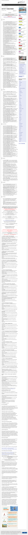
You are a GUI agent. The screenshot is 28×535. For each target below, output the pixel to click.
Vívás (19, 141)
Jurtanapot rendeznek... (21, 22)
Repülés (20, 117)
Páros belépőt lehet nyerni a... (22, 25)
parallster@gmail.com (12, 388)
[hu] (22, 0)
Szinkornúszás (20, 126)
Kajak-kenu (20, 98)
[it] (25, 0)
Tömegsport (20, 135)
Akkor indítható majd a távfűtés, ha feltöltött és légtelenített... (22, 50)
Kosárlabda (20, 105)
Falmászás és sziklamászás (22, 88)
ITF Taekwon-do (21, 92)
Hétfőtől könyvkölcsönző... (21, 37)
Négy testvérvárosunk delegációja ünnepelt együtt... (22, 29)
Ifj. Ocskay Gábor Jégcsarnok (22, 64)
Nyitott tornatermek (22, 143)
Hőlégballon (20, 91)
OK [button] (24, 532)
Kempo (20, 101)
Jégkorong (20, 95)
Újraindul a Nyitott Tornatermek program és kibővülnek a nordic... (22, 44)
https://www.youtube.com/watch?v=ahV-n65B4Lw (7, 454)
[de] (24, 0)
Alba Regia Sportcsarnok (21, 70)
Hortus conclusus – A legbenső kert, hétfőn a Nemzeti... (22, 41)
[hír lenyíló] (25, 13)
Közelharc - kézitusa (21, 108)
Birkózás (20, 85)
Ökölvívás (20, 114)
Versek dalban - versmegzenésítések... (21, 17)
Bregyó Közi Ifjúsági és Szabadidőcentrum (21, 72)
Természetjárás (20, 132)
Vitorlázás (20, 138)
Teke (19, 129)
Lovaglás (20, 111)
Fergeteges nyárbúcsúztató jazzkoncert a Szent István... (21, 32)
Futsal (20, 89)
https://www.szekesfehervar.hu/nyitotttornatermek (9, 220)
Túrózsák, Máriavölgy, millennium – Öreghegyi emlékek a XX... (22, 20)
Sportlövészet (20, 123)
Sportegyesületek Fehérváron (21, 76)
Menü (4, 4)
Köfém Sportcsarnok (21, 68)
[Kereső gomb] (25, 5)
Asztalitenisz (20, 82)
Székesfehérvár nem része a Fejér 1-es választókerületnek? (22, 35)
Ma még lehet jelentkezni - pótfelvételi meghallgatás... (21, 53)
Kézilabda (20, 104)
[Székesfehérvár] (8, 2)
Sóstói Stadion (20, 67)
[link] (22, 10)
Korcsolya (20, 107)
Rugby (20, 120)
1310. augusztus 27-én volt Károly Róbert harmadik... (22, 47)
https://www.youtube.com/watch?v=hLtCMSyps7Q (7, 452)
